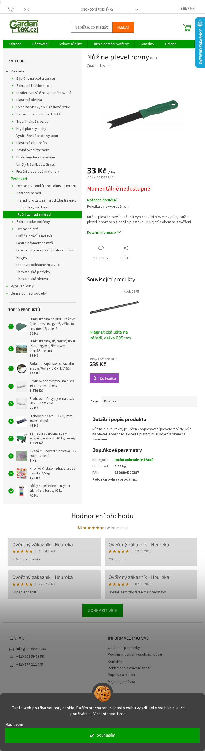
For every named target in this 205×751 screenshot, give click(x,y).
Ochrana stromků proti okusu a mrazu (46, 186)
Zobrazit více (102, 610)
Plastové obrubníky (31, 143)
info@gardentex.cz (31, 649)
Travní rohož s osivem (34, 121)
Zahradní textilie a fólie (34, 85)
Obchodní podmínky (97, 9)
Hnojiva (22, 257)
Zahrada (17, 71)
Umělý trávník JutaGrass (35, 164)
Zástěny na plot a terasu (35, 78)
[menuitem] (15, 44)
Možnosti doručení (102, 200)
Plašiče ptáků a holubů (34, 236)
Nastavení (14, 725)
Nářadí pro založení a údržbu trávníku (47, 200)
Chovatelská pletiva (32, 279)
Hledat (123, 27)
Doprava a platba (121, 675)
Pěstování (19, 178)
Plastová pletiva (29, 100)
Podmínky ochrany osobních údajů (135, 654)
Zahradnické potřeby (33, 221)
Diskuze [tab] (110, 401)
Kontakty (115, 661)
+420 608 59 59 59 (30, 656)
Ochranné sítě (27, 229)
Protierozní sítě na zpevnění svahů (43, 93)
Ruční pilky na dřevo (33, 207)
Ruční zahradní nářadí (34, 214)
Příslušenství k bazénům (35, 157)
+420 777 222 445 (29, 664)
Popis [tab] (94, 401)
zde (122, 714)
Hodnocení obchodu (102, 515)
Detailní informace (101, 232)
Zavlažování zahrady (32, 150)
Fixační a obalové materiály (37, 171)
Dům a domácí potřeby (29, 293)
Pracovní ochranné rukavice (38, 265)
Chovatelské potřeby (33, 272)
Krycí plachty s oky (31, 128)
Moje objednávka (121, 681)
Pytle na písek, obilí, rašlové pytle (43, 107)
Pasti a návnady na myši (35, 243)
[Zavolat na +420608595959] (16, 9)
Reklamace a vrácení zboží (129, 668)
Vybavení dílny (22, 286)
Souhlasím (106, 735)
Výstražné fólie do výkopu (37, 135)
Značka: (98, 65)
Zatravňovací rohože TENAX (38, 114)
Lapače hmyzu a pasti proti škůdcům (45, 250)
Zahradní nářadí (28, 193)
